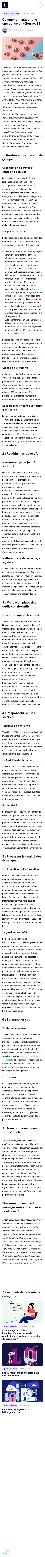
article (10, 704)
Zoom (19, 302)
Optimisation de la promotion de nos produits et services (22, 1540)
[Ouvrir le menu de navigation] (40, 5)
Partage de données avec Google (14, 1545)
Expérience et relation (11, 1543)
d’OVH (21, 333)
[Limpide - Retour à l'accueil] (5, 5)
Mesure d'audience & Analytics (14, 1538)
